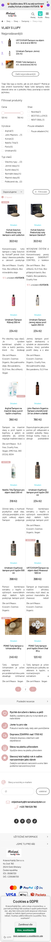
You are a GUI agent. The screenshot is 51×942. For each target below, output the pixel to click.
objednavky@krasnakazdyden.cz (28, 801)
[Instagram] (28, 821)
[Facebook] (16, 821)
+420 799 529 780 (28, 806)
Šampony (25, 21)
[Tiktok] (34, 821)
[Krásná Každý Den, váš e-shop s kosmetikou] (2, 21)
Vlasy (16, 21)
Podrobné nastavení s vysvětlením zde (25, 936)
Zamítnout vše (25, 924)
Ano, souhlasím (25, 930)
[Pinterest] (22, 821)
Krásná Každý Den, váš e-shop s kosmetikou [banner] (11, 15)
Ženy (8, 21)
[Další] (32, 689)
